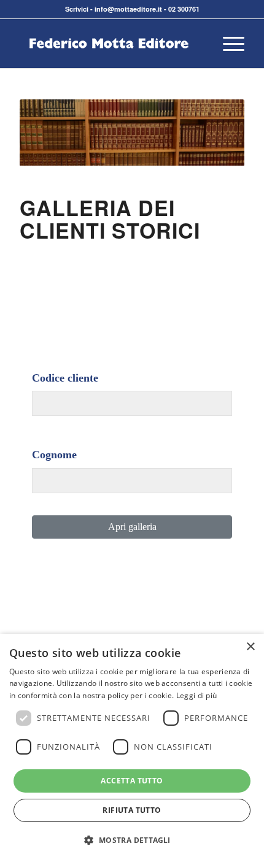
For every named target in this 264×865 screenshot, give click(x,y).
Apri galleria (132, 526)
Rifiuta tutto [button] (132, 810)
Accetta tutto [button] (132, 780)
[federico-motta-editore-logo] (109, 43)
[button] (131, 840)
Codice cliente (65, 378)
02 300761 (184, 8)
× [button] (250, 647)
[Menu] (227, 43)
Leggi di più (196, 695)
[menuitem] (227, 43)
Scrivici (76, 8)
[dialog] (132, 749)
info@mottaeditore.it (128, 8)
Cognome (54, 454)
